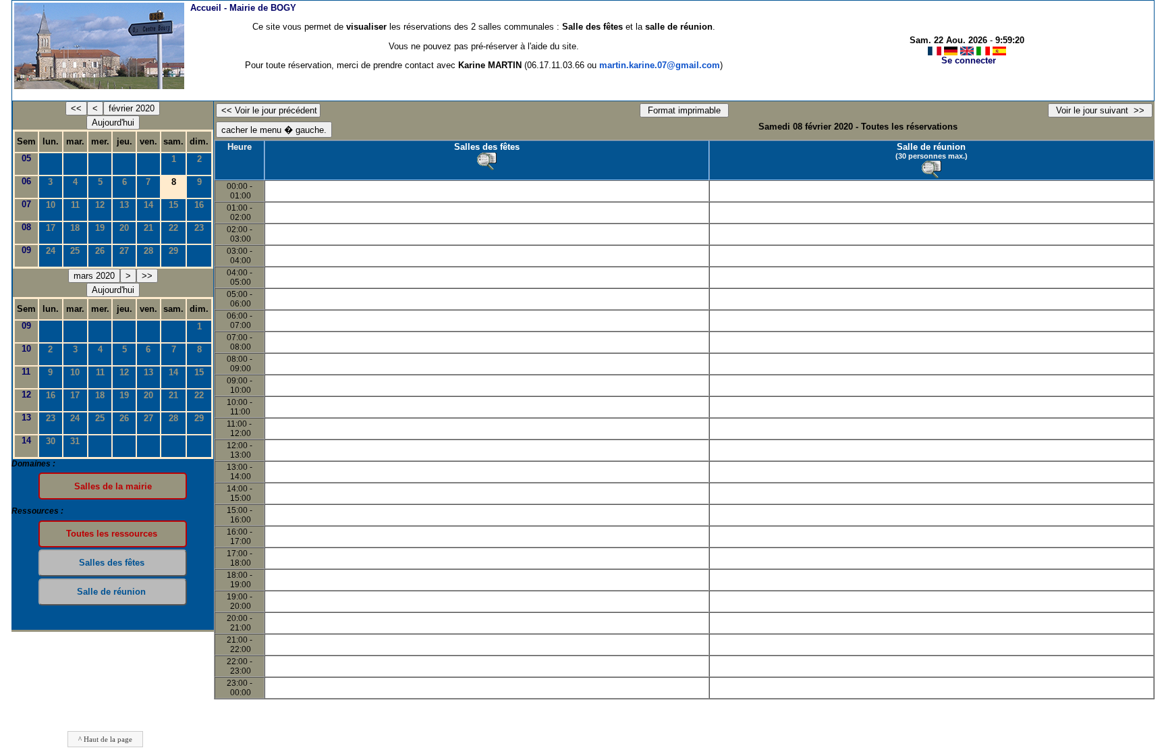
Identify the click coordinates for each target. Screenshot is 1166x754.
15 (173, 205)
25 (75, 251)
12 (100, 205)
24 (50, 251)
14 (148, 205)
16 (199, 205)
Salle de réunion (931, 147)
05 (26, 158)
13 (124, 205)
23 (199, 228)
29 (173, 251)
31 (75, 441)
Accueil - (243, 8)
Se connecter (968, 60)
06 (26, 181)
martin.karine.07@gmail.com (659, 65)
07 (26, 204)
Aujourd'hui (113, 122)
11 (75, 205)
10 (50, 205)
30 (50, 441)
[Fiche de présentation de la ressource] (487, 161)
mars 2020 (94, 276)
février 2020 (132, 108)
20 (124, 228)
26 (100, 251)
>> (147, 276)
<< (76, 108)
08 (26, 227)
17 (50, 228)
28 (148, 251)
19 (100, 228)
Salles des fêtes (487, 147)
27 (124, 251)
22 (173, 228)
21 (148, 228)
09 (26, 250)
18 (75, 228)
